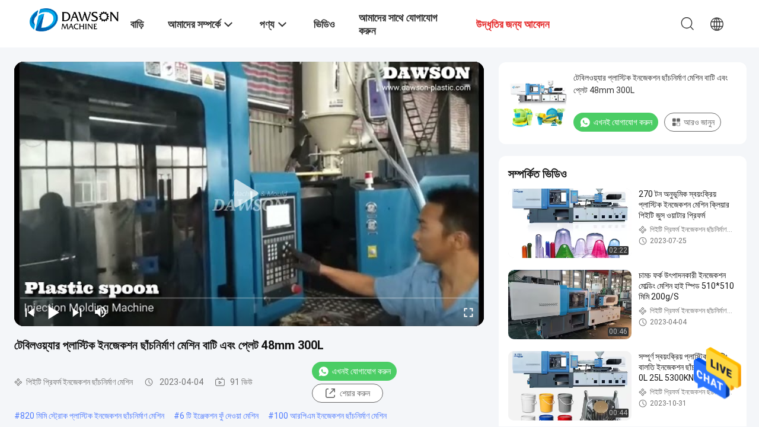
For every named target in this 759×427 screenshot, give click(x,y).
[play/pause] (53, 312)
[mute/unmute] (101, 312)
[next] (77, 312)
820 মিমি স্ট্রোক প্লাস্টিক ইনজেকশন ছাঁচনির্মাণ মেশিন (92, 415)
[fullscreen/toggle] (468, 312)
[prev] (30, 312)
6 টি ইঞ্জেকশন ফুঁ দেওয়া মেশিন (219, 415)
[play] (249, 194)
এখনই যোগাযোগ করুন (361, 371)
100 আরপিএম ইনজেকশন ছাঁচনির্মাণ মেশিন (330, 415)
